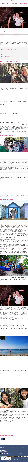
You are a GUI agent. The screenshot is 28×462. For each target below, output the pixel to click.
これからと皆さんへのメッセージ (6, 56)
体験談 (3, 5)
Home (1, 5)
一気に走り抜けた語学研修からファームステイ (8, 51)
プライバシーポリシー (16, 459)
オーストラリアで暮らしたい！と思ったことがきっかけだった (10, 49)
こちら (4, 458)
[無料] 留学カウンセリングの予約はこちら (6, 435)
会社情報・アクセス (11, 459)
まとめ (3, 58)
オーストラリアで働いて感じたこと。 (7, 54)
